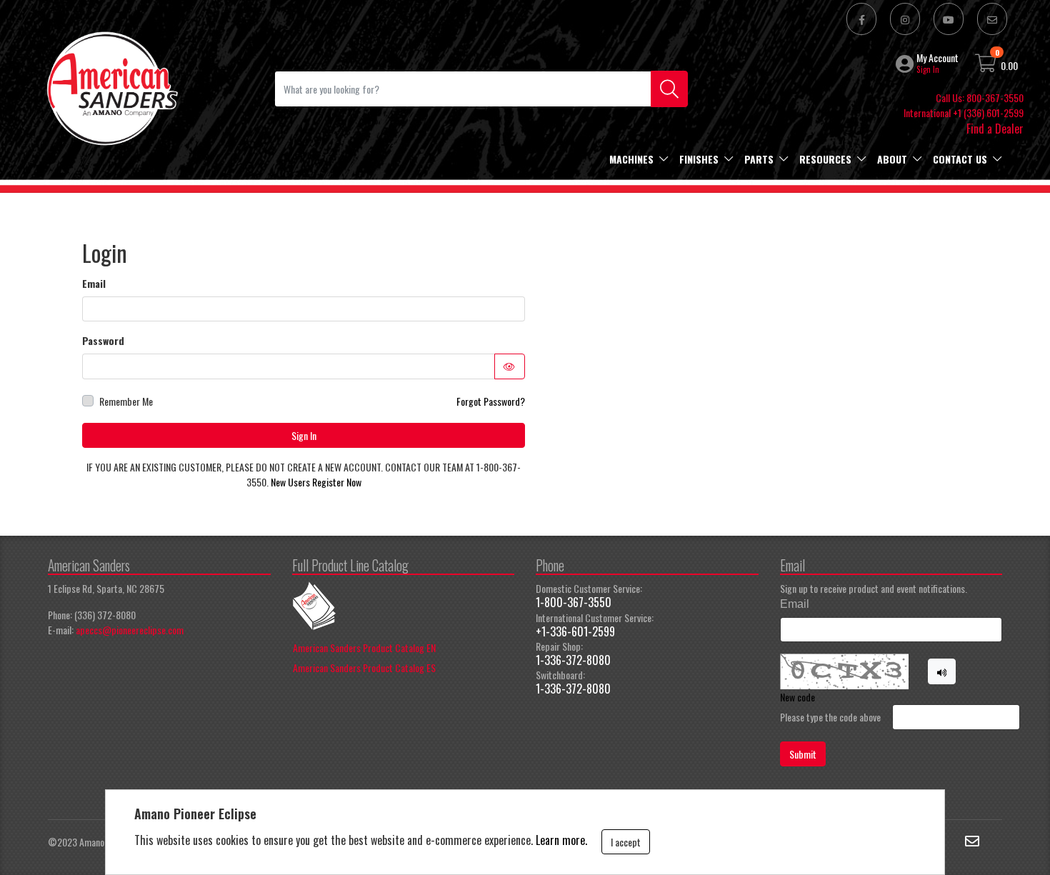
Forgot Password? (490, 401)
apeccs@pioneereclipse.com (130, 629)
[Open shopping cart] (986, 65)
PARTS (759, 158)
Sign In (303, 435)
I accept (626, 841)
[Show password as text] (510, 366)
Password (103, 340)
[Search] (669, 89)
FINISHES (699, 158)
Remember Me (126, 401)
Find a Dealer (995, 128)
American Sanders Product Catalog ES (364, 667)
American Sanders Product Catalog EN (364, 647)
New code (797, 696)
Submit (802, 753)
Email (94, 283)
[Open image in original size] (111, 86)
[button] (906, 63)
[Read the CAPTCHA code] (942, 671)
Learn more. (561, 840)
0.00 (1009, 65)
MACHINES (631, 158)
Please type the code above (830, 716)
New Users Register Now (316, 481)
